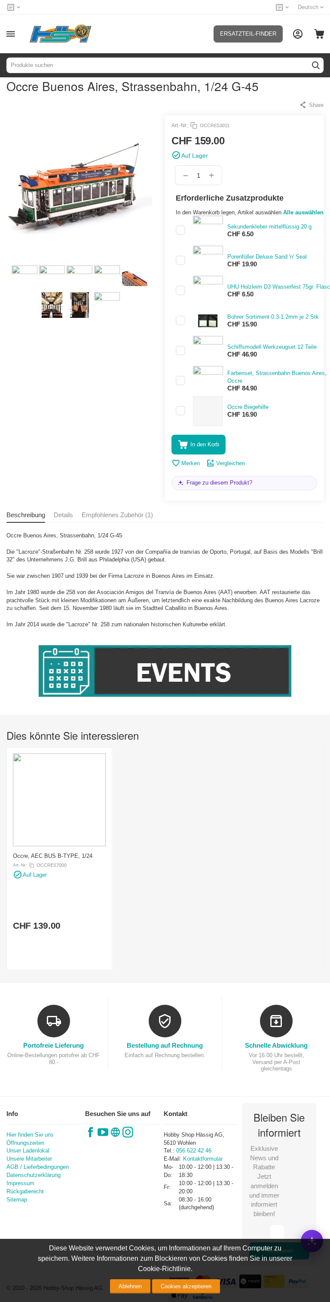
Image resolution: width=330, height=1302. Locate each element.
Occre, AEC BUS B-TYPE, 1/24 (52, 856)
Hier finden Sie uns (30, 1134)
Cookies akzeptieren (186, 1286)
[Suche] (316, 65)
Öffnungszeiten (25, 1143)
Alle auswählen (303, 212)
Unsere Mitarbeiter (29, 1159)
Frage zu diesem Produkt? (219, 482)
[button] (311, 105)
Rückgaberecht (25, 1191)
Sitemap (16, 1199)
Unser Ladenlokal (27, 1150)
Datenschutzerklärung (33, 1175)
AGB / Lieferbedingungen (37, 1167)
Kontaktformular (203, 1159)
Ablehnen (130, 1286)
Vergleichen (230, 463)
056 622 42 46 (193, 1150)
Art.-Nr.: (180, 125)
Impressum (20, 1183)
